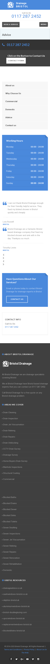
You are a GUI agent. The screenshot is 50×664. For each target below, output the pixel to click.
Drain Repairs (9, 437)
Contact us (10, 125)
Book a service (11, 24)
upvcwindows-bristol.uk (14, 618)
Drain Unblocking (10, 443)
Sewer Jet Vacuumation (14, 539)
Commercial (11, 101)
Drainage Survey (10, 455)
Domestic (10, 109)
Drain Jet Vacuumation (13, 424)
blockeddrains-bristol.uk (14, 630)
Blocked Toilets (10, 521)
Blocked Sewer (10, 509)
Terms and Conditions (13, 649)
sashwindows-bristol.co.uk (15, 594)
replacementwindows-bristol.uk (17, 624)
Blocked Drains (10, 503)
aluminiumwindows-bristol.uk (16, 606)
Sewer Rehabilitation (12, 564)
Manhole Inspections (12, 467)
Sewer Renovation (11, 558)
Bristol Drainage (21, 363)
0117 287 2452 (18, 45)
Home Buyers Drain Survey (15, 461)
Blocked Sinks (9, 515)
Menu (44, 24)
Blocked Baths (9, 497)
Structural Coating (11, 473)
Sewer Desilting (10, 527)
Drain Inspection (10, 418)
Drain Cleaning (9, 412)
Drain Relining (9, 430)
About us (9, 85)
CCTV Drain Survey (11, 449)
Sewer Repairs (9, 552)
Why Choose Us (13, 93)
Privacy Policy (29, 649)
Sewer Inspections (11, 533)
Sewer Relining (9, 546)
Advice (8, 117)
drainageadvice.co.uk (12, 588)
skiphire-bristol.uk (11, 600)
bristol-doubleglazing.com (15, 612)
